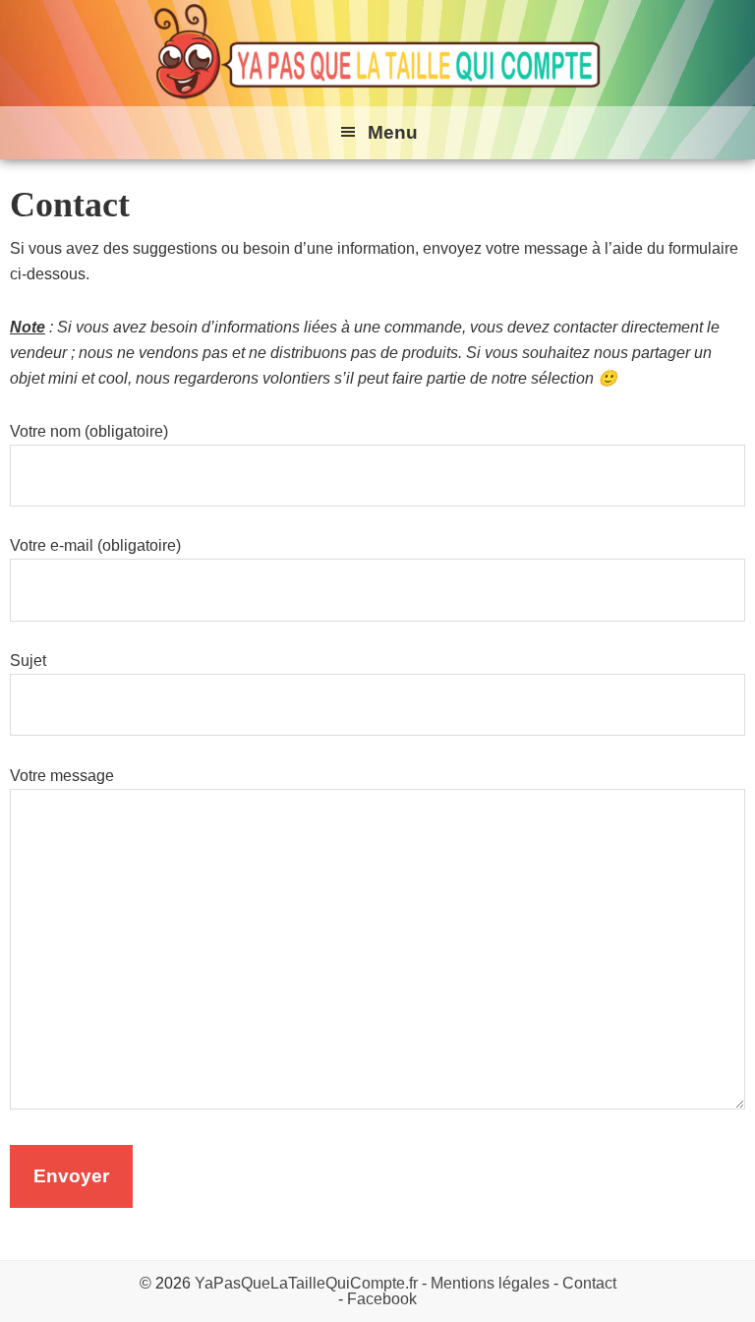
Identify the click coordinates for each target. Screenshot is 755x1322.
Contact (589, 1283)
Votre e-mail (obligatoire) (95, 545)
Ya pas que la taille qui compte (377, 53)
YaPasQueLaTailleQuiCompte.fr (306, 1283)
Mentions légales (490, 1283)
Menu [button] (393, 132)
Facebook (382, 1299)
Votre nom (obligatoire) (89, 431)
